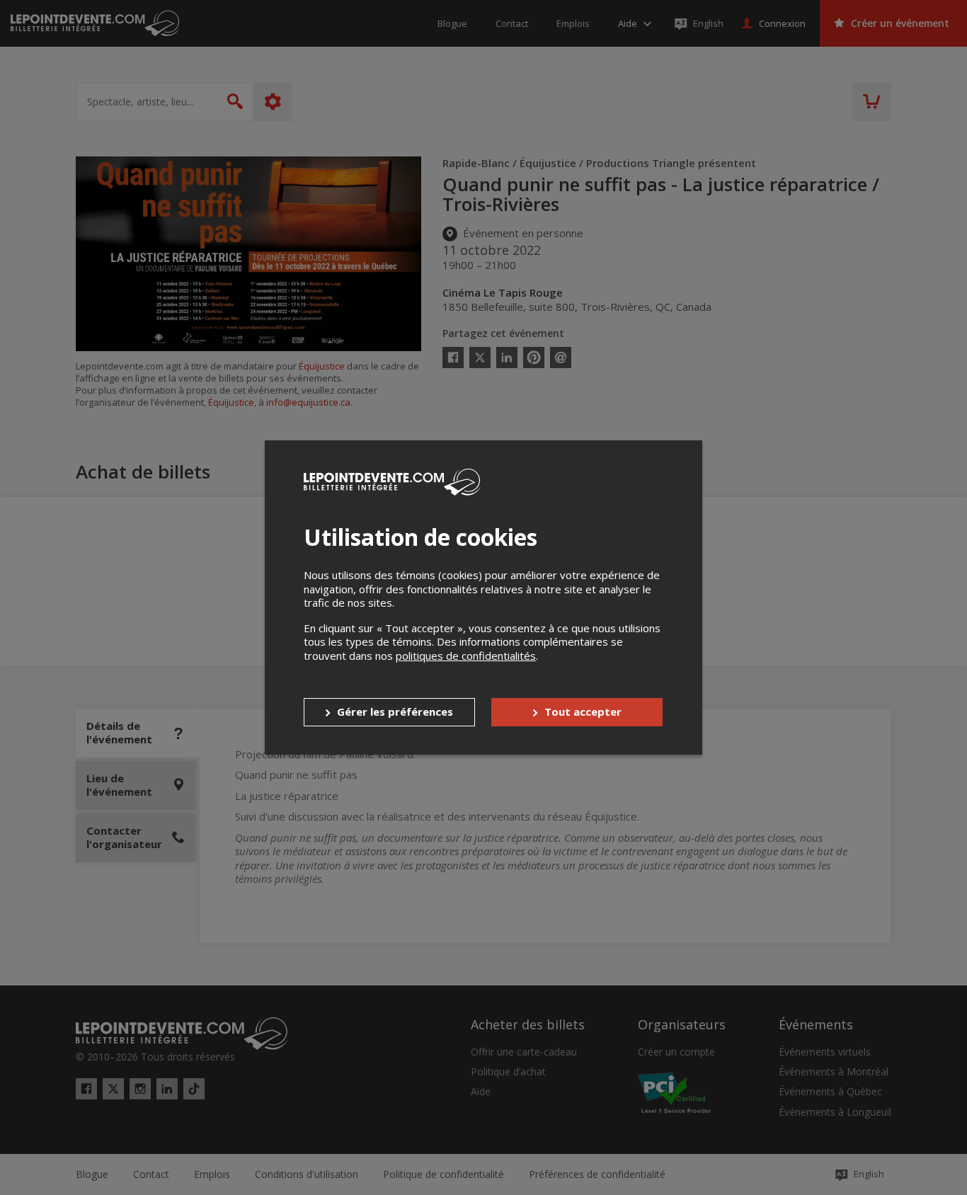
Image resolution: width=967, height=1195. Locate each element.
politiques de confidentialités (466, 655)
